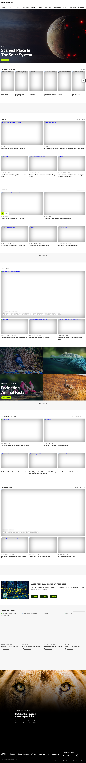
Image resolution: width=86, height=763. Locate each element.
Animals (4, 7)
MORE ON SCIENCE (80, 268)
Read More (5, 60)
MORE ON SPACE (81, 190)
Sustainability (25, 7)
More (32, 7)
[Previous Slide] (83, 80)
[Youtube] (68, 755)
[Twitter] (73, 755)
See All (83, 69)
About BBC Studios (24, 754)
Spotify (44, 596)
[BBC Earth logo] (6, 3)
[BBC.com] (3, 754)
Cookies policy (69, 760)
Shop (50, 7)
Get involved (57, 7)
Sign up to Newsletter (78, 7)
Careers (35, 754)
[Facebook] (64, 755)
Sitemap (83, 760)
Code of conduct (76, 760)
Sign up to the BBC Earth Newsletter (49, 754)
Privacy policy (62, 760)
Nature (11, 7)
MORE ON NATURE (80, 119)
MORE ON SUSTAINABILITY (78, 416)
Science (17, 7)
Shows (40, 7)
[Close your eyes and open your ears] (43, 590)
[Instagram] (77, 755)
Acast (54, 596)
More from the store (79, 611)
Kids (46, 7)
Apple (35, 596)
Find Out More (6, 397)
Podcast (65, 7)
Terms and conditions (53, 760)
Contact (13, 754)
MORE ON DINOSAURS (79, 487)
